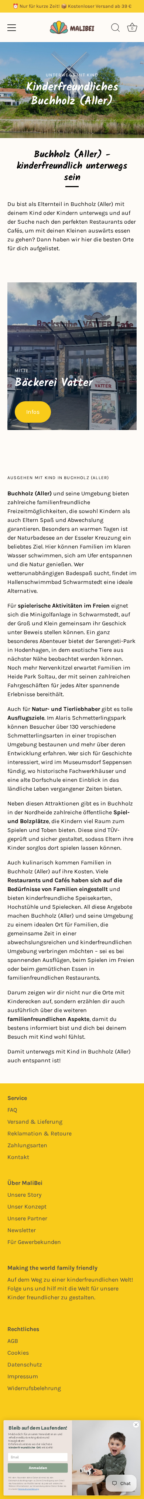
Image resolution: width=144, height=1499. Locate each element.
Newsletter (21, 1230)
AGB (12, 1340)
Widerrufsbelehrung (34, 1388)
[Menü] (12, 28)
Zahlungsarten (27, 1145)
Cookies (18, 1352)
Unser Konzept (27, 1206)
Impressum (22, 1376)
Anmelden (38, 1468)
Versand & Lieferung (34, 1121)
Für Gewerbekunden (34, 1241)
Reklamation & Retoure (39, 1133)
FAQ (12, 1109)
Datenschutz (24, 1364)
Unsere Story (24, 1194)
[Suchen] (115, 29)
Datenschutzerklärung (28, 1489)
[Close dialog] (136, 1424)
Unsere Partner (27, 1218)
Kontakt (18, 1157)
